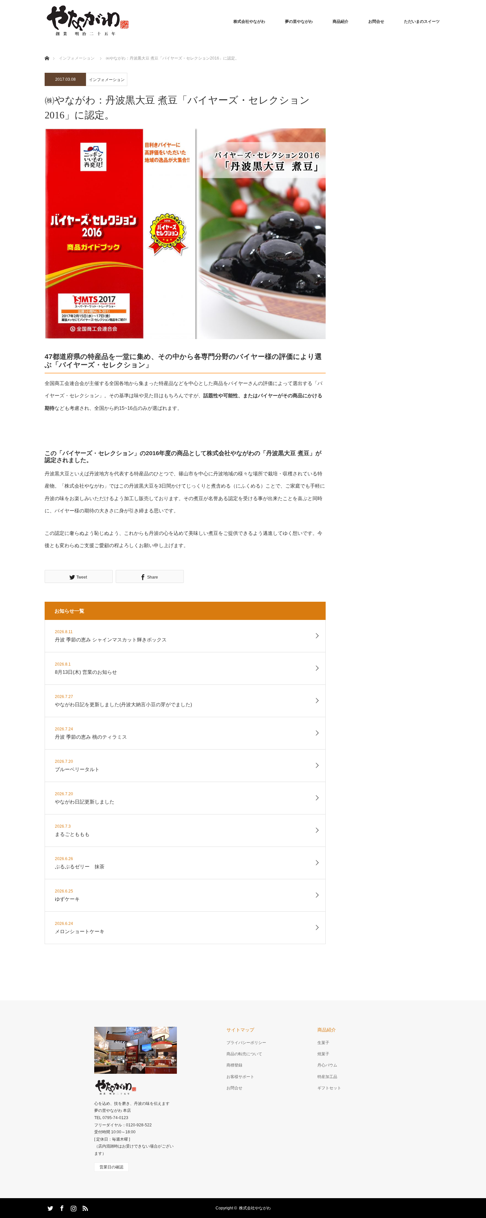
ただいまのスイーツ (422, 21)
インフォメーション (107, 79)
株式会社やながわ (249, 21)
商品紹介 (340, 21)
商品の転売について (244, 1054)
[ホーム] (47, 50)
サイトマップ (240, 1029)
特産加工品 (327, 1076)
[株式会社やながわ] (87, 21)
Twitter (50, 1207)
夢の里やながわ (299, 21)
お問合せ (376, 21)
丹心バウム (327, 1065)
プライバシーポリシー (246, 1042)
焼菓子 (323, 1054)
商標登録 (234, 1065)
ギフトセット (329, 1088)
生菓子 (323, 1042)
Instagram (73, 1207)
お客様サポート (240, 1076)
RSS (84, 1207)
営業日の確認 (111, 1167)
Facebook (61, 1207)
